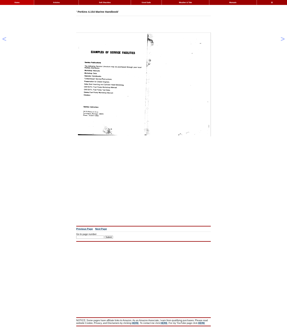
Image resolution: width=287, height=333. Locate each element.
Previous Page (84, 229)
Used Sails (146, 2)
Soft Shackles (105, 2)
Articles (56, 2)
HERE (135, 323)
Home (17, 2)
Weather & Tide (185, 2)
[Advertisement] (130, 25)
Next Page (101, 229)
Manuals (232, 2)
